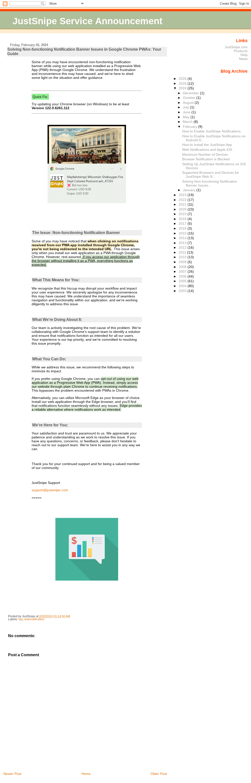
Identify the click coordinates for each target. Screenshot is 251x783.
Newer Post (12, 774)
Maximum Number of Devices (205, 154)
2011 (183, 252)
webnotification (34, 619)
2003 (183, 291)
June (187, 112)
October (189, 98)
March (188, 122)
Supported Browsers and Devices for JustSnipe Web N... (210, 174)
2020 (183, 209)
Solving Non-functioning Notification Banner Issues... (209, 183)
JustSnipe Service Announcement (88, 21)
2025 (183, 83)
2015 (183, 233)
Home (86, 774)
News (243, 59)
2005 (183, 281)
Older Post (159, 774)
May (186, 117)
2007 (183, 271)
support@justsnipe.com (50, 490)
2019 (183, 214)
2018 (183, 219)
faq (21, 619)
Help (244, 55)
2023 (183, 195)
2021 (183, 204)
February (190, 127)
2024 (183, 88)
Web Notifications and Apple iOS (207, 150)
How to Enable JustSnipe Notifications (211, 131)
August (189, 103)
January (189, 190)
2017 (183, 223)
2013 (183, 243)
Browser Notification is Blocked (206, 159)
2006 (183, 276)
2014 (183, 238)
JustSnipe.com (236, 47)
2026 (183, 79)
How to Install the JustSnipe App (207, 145)
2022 (183, 200)
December (191, 93)
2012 (183, 247)
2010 (183, 257)
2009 (183, 262)
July (186, 107)
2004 (183, 286)
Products (241, 51)
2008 (183, 267)
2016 (183, 228)
